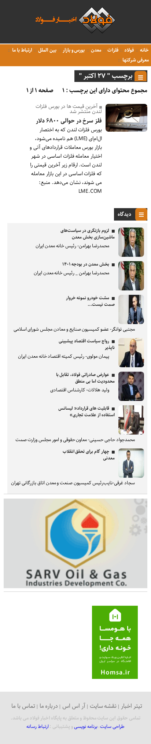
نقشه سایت (103, 706)
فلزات (112, 50)
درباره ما (49, 706)
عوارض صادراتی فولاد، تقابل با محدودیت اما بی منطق (85, 378)
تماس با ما (23, 706)
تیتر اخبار (131, 706)
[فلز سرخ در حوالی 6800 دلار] (126, 130)
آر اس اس (73, 706)
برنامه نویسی (85, 726)
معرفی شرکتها (135, 60)
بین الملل (46, 50)
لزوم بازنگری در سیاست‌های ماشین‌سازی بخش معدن (87, 234)
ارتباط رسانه (37, 726)
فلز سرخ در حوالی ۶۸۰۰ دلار (69, 121)
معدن (95, 50)
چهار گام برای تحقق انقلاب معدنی (89, 455)
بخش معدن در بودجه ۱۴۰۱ (85, 264)
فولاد (128, 50)
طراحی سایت (112, 726)
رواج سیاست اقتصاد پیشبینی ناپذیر (86, 344)
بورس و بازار (73, 50)
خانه (144, 50)
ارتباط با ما (21, 50)
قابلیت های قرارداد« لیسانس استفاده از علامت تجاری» (86, 412)
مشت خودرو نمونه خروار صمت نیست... (90, 301)
